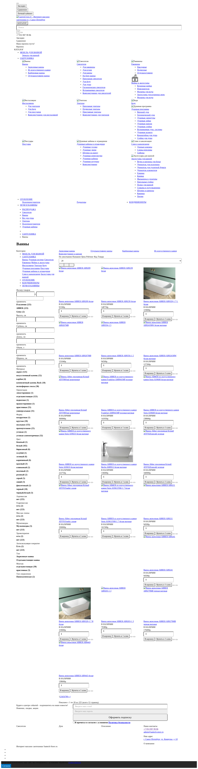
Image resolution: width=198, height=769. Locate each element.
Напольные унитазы (91, 106)
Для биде (87, 82)
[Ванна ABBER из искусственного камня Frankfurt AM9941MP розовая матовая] (120, 392)
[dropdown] (17, 3)
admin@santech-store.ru (154, 732)
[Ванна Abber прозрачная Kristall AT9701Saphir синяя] (78, 500)
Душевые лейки (144, 121)
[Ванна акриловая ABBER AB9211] (162, 500)
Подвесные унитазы (91, 109)
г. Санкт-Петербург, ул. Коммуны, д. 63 (161, 739)
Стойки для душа (144, 138)
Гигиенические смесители (94, 87)
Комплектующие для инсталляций (43, 115)
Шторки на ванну (90, 153)
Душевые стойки (144, 127)
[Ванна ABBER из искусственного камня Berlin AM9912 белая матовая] (120, 446)
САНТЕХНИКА (27, 58)
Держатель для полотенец (148, 164)
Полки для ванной (145, 185)
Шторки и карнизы (145, 191)
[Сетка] (61, 265)
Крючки (140, 176)
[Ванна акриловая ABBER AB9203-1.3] (120, 603)
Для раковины (89, 67)
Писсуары (26, 144)
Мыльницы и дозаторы (147, 179)
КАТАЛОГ (22, 23)
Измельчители (143, 89)
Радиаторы (81, 202)
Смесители (81, 64)
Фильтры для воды (145, 92)
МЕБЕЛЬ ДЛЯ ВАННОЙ (31, 52)
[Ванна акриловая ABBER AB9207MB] (78, 337)
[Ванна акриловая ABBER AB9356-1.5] (120, 337)
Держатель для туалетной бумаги (151, 167)
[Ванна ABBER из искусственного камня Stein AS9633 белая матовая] (78, 446)
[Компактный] (71, 265)
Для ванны (87, 73)
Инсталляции (28, 103)
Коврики (141, 193)
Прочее (140, 196)
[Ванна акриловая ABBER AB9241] (162, 552)
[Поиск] (21, 32)
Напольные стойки (145, 182)
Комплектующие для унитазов (96, 115)
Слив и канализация (140, 144)
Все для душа (28, 218)
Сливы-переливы (144, 150)
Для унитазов (34, 106)
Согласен (6, 766)
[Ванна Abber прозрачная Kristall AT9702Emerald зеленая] (162, 446)
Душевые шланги (144, 132)
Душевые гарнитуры (146, 118)
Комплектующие (90, 164)
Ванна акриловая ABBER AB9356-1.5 (117, 356)
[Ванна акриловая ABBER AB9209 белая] (78, 283)
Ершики (140, 173)
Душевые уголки (90, 147)
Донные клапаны (144, 147)
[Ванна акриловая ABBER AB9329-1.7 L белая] (162, 283)
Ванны (25, 64)
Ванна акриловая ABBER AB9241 (158, 570)
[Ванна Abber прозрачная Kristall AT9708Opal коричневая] (78, 392)
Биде (133, 103)
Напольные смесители (92, 79)
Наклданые (142, 67)
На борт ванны (89, 76)
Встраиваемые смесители (94, 90)
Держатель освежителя (147, 170)
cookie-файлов (74, 762)
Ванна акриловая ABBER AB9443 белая (76, 676)
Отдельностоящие (145, 73)
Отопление (106, 726)
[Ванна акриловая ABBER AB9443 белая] (78, 657)
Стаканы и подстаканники (148, 188)
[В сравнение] (92, 316)
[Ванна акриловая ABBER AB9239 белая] (120, 283)
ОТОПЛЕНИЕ (26, 199)
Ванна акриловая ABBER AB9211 (158, 518)
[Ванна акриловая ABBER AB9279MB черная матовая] (162, 603)
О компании (149, 744)
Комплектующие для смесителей (97, 93)
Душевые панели (144, 124)
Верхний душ (143, 112)
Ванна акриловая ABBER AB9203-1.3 (117, 621)
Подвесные (142, 70)
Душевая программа (140, 109)
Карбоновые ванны (36, 73)
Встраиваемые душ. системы (149, 129)
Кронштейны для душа (147, 135)
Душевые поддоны (91, 161)
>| (70, 697)
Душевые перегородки (92, 156)
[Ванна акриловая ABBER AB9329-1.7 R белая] (78, 603)
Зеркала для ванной (30, 55)
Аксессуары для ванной (141, 159)
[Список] (66, 265)
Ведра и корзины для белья (149, 162)
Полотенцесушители (31, 202)
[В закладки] (89, 316)
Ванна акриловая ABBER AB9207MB (75, 356)
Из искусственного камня (39, 70)
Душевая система (36, 260)
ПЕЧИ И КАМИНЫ (28, 205)
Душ (61, 726)
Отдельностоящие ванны (39, 76)
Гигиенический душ (146, 115)
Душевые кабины (90, 159)
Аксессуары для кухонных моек (151, 95)
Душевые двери (89, 150)
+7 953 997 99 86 (151, 729)
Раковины (135, 64)
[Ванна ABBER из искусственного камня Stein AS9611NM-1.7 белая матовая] (120, 500)
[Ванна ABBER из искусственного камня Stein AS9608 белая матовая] (162, 392)
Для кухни (87, 70)
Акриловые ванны (36, 67)
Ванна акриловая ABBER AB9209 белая (76, 301)
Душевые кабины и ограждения (91, 144)
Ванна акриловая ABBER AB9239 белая (118, 301)
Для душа (87, 84)
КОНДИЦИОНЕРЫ (137, 202)
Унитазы (80, 103)
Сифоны (140, 153)
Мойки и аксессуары (140, 83)
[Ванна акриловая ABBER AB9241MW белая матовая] (162, 337)
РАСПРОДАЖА (29, 209)
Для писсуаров (34, 112)
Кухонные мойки (144, 86)
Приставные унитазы (92, 112)
